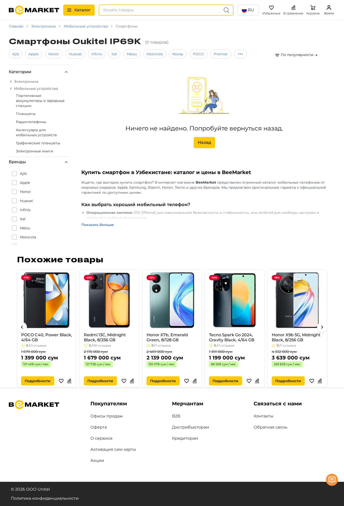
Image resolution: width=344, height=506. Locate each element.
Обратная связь (270, 427)
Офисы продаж (106, 416)
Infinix (96, 54)
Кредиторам (185, 438)
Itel (114, 54)
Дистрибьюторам (190, 427)
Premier (221, 54)
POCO (198, 54)
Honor (53, 54)
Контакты (263, 416)
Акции (97, 460)
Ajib (15, 54)
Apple (33, 54)
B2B (176, 416)
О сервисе (101, 438)
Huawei (75, 54)
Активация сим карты (113, 449)
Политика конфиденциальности (45, 498)
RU (251, 10)
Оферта (98, 427)
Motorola (155, 54)
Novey (177, 54)
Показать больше (97, 224)
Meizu (132, 54)
